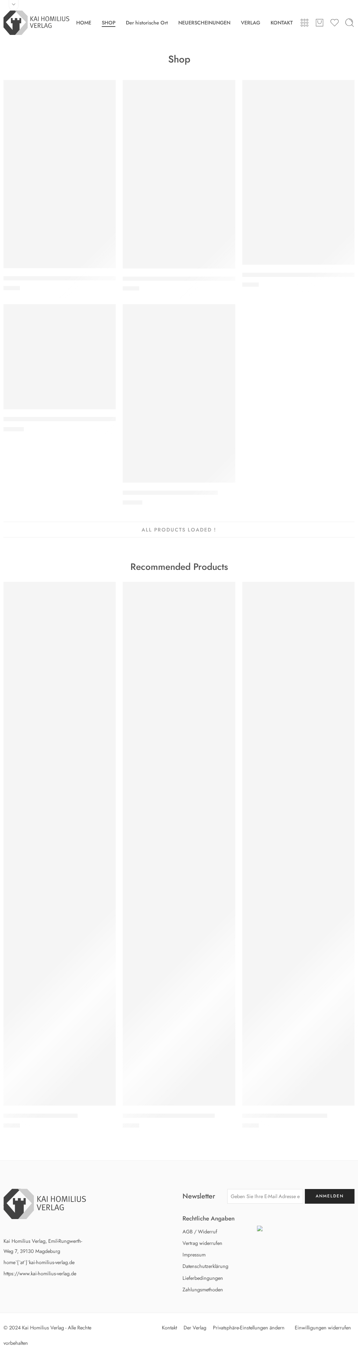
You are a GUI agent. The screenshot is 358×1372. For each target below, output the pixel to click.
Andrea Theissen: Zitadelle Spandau (169, 1116)
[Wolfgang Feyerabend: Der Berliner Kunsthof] (59, 174)
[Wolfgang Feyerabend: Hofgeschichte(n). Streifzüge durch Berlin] (59, 356)
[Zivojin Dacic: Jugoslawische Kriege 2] (179, 393)
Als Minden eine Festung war (40, 1116)
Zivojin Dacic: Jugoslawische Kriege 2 (170, 493)
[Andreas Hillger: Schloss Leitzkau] (298, 844)
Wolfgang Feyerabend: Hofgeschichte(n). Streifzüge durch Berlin (86, 419)
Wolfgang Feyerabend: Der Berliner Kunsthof (60, 278)
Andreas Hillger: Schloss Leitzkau (284, 1116)
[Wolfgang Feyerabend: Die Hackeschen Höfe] (179, 174)
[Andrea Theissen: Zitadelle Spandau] (179, 844)
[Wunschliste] (106, 88)
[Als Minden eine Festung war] (59, 844)
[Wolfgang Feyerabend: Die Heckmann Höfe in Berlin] (298, 172)
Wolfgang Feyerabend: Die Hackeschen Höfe (180, 279)
